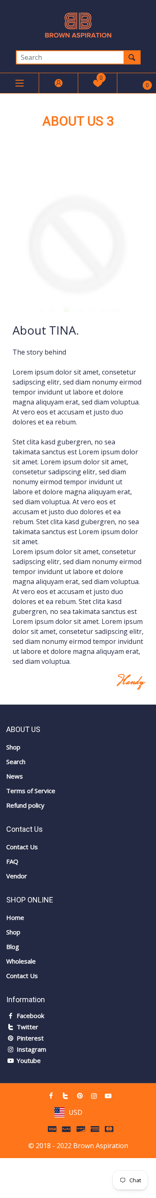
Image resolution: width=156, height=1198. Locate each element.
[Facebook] (51, 1095)
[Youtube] (108, 1095)
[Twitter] (65, 1095)
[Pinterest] (79, 1095)
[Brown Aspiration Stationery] (78, 24)
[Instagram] (94, 1095)
